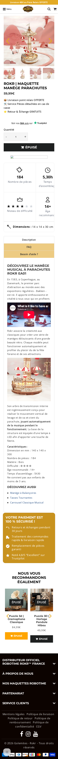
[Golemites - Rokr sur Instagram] (28, 735)
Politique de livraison (40, 714)
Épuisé (17, 635)
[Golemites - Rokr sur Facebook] (22, 735)
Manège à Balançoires (23, 492)
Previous (7, 40)
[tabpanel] (9, 73)
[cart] (55, 9)
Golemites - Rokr (25, 743)
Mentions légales (14, 714)
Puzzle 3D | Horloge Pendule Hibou (41, 620)
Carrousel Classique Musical (27, 502)
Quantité (9, 129)
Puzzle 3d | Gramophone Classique (16, 619)
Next (50, 40)
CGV (39, 726)
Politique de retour (20, 718)
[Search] (49, 9)
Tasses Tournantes (21, 497)
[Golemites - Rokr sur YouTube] (35, 735)
